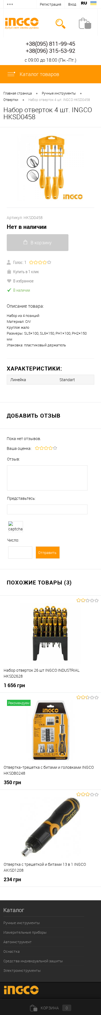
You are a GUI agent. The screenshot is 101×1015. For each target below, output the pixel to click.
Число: (13, 540)
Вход (72, 4)
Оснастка (11, 951)
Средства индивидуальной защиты (33, 960)
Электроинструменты (22, 970)
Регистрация (50, 4)
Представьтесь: (21, 498)
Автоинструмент (17, 941)
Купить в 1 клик (26, 271)
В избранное (23, 281)
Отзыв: (13, 459)
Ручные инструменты (21, 922)
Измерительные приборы (25, 932)
